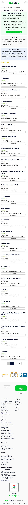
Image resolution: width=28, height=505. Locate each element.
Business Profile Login (6, 456)
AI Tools (3, 404)
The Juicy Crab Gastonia (11, 255)
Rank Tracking (4, 410)
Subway (5, 290)
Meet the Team (18, 403)
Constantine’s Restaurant (10, 90)
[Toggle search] (2, 2)
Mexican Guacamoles (10, 340)
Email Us (8, 386)
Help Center (4, 419)
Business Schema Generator (8, 472)
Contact (17, 409)
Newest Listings (5, 462)
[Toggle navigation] (25, 2)
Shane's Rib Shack (8, 125)
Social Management (6, 432)
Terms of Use (20, 500)
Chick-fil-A (6, 196)
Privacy (14, 500)
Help (16, 407)
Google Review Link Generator (8, 475)
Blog (16, 410)
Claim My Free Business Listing (14, 32)
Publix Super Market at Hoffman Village (13, 327)
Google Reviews (5, 445)
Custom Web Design (6, 430)
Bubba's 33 (6, 266)
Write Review (13, 73)
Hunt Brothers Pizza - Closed (12, 160)
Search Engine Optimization (8, 438)
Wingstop (5, 78)
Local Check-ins (4, 412)
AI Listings (3, 406)
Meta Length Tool (5, 474)
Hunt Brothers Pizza (9, 67)
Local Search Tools (5, 469)
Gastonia (10, 7)
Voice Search (4, 449)
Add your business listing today (9, 53)
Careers (17, 404)
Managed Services (5, 427)
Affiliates (17, 406)
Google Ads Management (7, 435)
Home (2, 7)
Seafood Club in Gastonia (11, 148)
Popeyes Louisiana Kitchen (12, 278)
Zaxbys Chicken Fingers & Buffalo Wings (13, 172)
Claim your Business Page (7, 458)
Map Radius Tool (5, 471)
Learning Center (5, 480)
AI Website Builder (5, 413)
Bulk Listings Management (7, 459)
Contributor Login (5, 455)
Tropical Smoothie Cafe (10, 185)
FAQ (2, 420)
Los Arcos (6, 301)
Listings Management (6, 403)
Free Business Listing (21, 388)
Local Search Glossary (6, 479)
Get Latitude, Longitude (6, 477)
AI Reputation (4, 409)
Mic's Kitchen (7, 101)
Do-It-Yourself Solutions (7, 401)
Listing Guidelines (5, 461)
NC (6, 7)
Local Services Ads (5, 436)
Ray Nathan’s (7, 231)
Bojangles (6, 220)
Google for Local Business (7, 448)
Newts (5, 351)
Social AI (3, 407)
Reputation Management (7, 433)
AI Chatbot (3, 439)
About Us (17, 401)
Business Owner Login (6, 422)
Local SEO (3, 429)
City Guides (3, 464)
